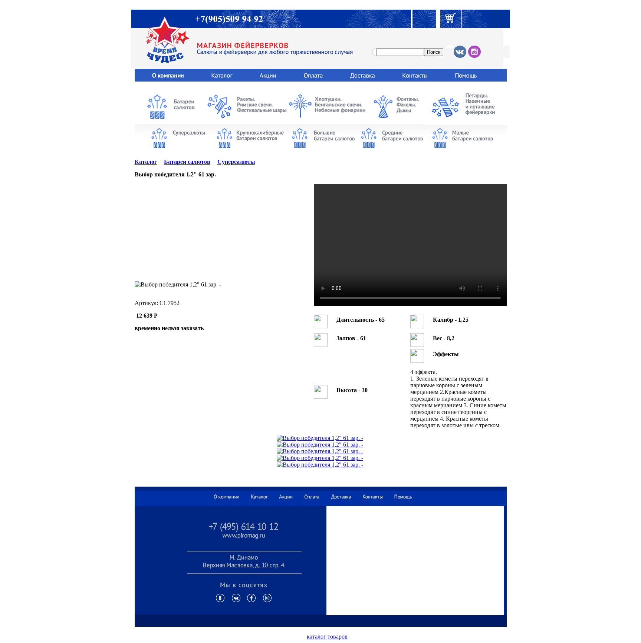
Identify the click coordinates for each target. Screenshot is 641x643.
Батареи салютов (187, 162)
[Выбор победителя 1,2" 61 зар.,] (320, 438)
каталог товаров (327, 636)
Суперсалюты (236, 162)
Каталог (146, 162)
